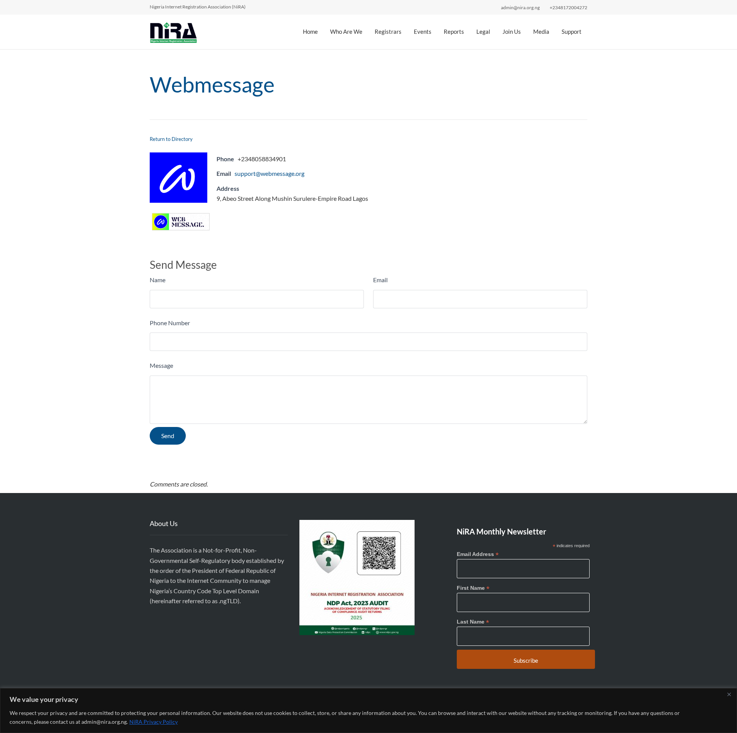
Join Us (511, 31)
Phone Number (170, 322)
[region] (368, 710)
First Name (473, 588)
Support (572, 31)
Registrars (388, 31)
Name (157, 279)
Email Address (478, 554)
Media (541, 31)
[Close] (729, 694)
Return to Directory (171, 139)
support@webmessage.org (269, 173)
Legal (483, 31)
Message (161, 365)
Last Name (473, 621)
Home (310, 31)
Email (380, 279)
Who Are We (346, 31)
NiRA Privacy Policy (153, 721)
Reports (454, 31)
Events (422, 31)
